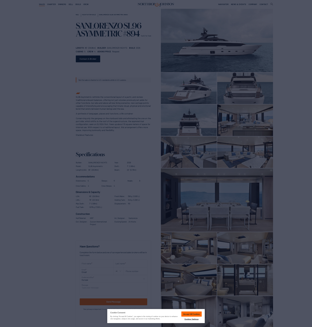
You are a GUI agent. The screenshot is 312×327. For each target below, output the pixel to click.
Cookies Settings (192, 319)
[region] (156, 316)
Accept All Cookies (191, 314)
